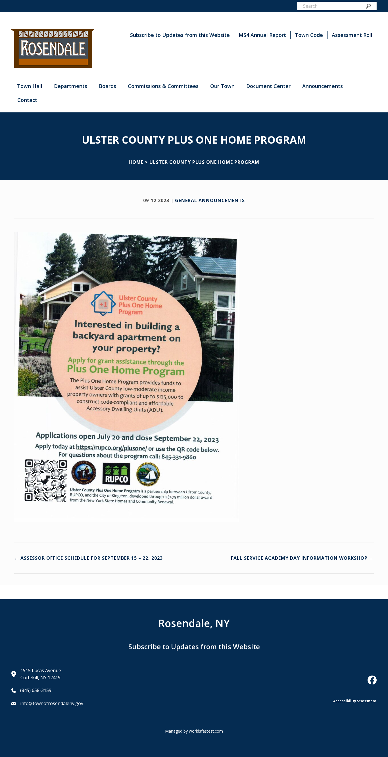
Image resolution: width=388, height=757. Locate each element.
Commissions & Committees (163, 86)
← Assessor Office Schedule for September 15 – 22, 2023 (88, 558)
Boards (107, 86)
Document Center (268, 86)
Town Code (309, 35)
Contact (27, 100)
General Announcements (210, 200)
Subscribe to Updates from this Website (180, 35)
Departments (70, 86)
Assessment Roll (352, 35)
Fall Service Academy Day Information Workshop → (302, 558)
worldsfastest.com (206, 731)
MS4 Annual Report (262, 35)
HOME (136, 162)
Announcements (322, 86)
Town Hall (29, 86)
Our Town (222, 86)
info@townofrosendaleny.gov (51, 703)
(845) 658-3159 (35, 690)
